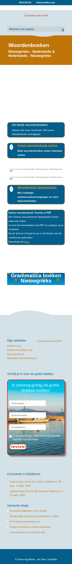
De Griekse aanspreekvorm (25, 521)
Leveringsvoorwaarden (49, 341)
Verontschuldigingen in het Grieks (28, 510)
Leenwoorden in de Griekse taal (27, 532)
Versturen (18, 446)
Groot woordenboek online (37, 145)
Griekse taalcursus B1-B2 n (25, 491)
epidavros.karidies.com (20, 350)
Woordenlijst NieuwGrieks (36, 187)
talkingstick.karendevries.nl (22, 358)
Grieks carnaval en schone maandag (30, 526)
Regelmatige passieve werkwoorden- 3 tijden (34, 516)
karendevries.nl (15, 354)
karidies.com (14, 345)
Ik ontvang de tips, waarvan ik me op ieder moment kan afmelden (36, 437)
